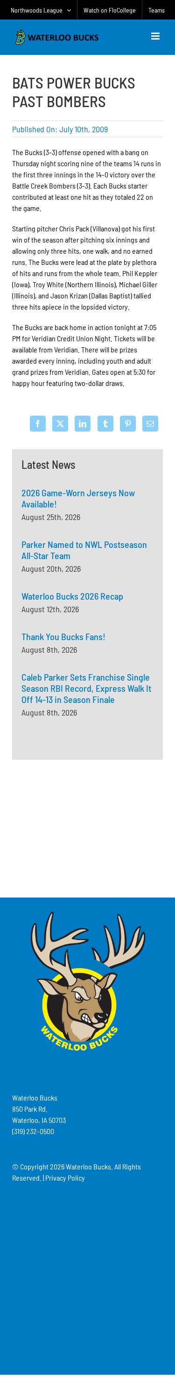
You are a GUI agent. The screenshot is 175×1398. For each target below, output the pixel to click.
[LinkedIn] (82, 423)
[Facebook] (38, 423)
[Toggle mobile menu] (156, 36)
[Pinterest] (128, 423)
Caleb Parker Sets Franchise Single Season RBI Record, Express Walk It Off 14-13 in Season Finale (86, 688)
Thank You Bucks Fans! (63, 636)
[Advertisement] (88, 827)
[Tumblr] (105, 423)
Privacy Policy (65, 1177)
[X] (60, 423)
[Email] (150, 423)
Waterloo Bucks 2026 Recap (72, 595)
